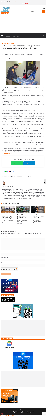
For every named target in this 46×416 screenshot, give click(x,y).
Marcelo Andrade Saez (11, 50)
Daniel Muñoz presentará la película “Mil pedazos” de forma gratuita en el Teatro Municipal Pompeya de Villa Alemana (38, 219)
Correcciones (24, 409)
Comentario (4, 236)
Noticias (6, 34)
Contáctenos (7, 36)
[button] (8, 34)
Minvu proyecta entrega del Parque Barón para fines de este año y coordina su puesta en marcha (7, 217)
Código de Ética (30, 409)
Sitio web (3, 262)
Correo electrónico (5, 257)
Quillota (12, 43)
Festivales (32, 34)
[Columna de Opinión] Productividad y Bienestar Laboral (12, 177)
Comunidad (4, 43)
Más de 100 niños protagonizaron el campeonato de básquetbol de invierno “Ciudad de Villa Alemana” (22, 218)
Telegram (30, 164)
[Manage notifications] (2, 414)
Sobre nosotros (15, 36)
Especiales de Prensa (22, 34)
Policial (8, 43)
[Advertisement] (23, 24)
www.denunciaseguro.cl (7, 153)
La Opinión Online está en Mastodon (7, 415)
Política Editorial (17, 409)
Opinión (13, 34)
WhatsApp (17, 164)
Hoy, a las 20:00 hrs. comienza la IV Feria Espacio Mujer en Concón (34, 177)
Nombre (3, 252)
